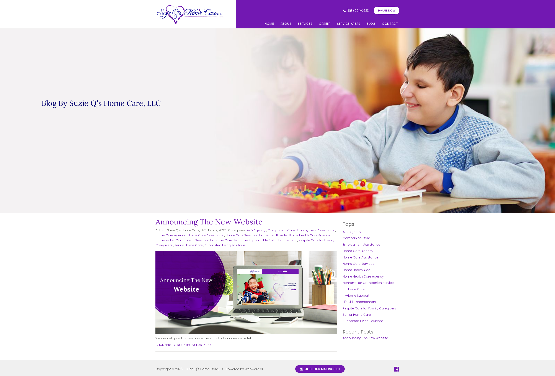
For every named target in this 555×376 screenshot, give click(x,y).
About (286, 23)
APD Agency (256, 230)
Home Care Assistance (206, 235)
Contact (390, 23)
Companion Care (281, 230)
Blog (371, 23)
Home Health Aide (273, 235)
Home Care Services (241, 235)
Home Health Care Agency (309, 235)
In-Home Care (221, 240)
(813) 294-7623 (358, 10)
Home (269, 23)
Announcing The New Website (209, 222)
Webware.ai (254, 369)
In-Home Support (247, 240)
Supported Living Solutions (225, 245)
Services (305, 23)
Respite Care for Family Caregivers (369, 308)
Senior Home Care (189, 245)
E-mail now (386, 10)
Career (325, 23)
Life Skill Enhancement (280, 240)
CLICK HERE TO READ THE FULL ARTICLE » (183, 345)
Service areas (348, 23)
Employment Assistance (316, 230)
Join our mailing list (322, 369)
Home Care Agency (170, 235)
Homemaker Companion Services (181, 240)
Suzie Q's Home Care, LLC (205, 369)
